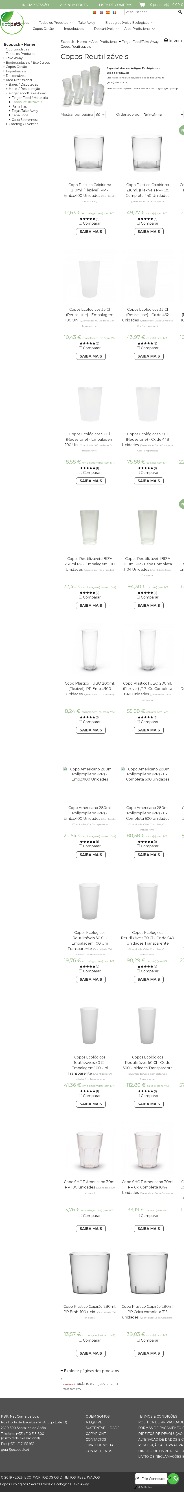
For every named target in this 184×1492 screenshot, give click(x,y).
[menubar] (77, 24)
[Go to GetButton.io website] (141, 1487)
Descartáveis (104, 29)
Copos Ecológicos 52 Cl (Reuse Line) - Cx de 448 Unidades (145, 439)
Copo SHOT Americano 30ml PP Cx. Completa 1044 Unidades (147, 1187)
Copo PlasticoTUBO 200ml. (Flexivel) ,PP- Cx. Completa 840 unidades (147, 688)
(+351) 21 (22, 1434)
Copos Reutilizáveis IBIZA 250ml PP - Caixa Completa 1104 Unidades (147, 564)
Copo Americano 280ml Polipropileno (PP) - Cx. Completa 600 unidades (147, 813)
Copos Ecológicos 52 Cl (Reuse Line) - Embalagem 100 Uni (89, 439)
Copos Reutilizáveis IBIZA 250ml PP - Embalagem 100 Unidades (90, 564)
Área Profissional (137, 29)
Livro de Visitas (101, 1445)
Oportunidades (17, 49)
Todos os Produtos (53, 23)
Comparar (92, 223)
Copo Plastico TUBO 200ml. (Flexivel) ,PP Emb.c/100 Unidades (90, 688)
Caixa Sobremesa (25, 120)
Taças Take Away (25, 111)
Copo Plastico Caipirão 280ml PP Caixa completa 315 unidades (147, 1311)
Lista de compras (115, 5)
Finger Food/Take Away (27, 93)
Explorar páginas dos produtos (91, 1371)
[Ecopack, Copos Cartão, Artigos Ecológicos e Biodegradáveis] (12, 23)
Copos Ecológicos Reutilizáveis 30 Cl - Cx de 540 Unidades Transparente (147, 938)
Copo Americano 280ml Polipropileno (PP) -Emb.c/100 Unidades (87, 813)
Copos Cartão (43, 29)
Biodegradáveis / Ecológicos (127, 23)
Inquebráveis (74, 29)
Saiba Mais (91, 232)
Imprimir (176, 40)
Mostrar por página (77, 114)
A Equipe (94, 1422)
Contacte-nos (99, 1451)
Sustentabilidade (103, 1428)
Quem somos (98, 1416)
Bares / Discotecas (23, 84)
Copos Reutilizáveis (27, 102)
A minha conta (74, 5)
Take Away (86, 23)
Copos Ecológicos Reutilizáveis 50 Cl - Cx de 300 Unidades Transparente (148, 1062)
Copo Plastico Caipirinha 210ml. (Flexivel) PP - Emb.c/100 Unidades (87, 190)
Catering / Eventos (23, 124)
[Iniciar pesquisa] (180, 12)
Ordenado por (128, 114)
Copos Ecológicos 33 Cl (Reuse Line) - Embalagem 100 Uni (89, 314)
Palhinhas (19, 106)
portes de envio (68, 1384)
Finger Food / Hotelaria (30, 98)
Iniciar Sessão (35, 5)
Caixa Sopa (20, 115)
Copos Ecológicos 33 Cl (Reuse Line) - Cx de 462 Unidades (145, 314)
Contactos (96, 1440)
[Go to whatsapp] (173, 1478)
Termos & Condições (157, 1416)
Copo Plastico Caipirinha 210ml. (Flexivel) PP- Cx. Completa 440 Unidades (147, 190)
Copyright (96, 1434)
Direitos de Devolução (160, 1434)
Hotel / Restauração (24, 89)
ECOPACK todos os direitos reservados (50, 1477)
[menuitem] (54, 21)
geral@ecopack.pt (15, 1450)
